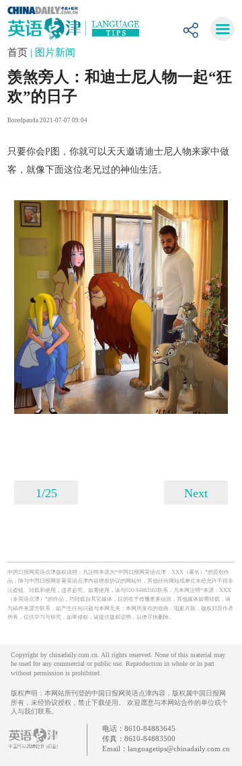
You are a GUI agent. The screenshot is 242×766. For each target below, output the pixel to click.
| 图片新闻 (52, 52)
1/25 (46, 493)
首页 (18, 52)
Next (196, 493)
